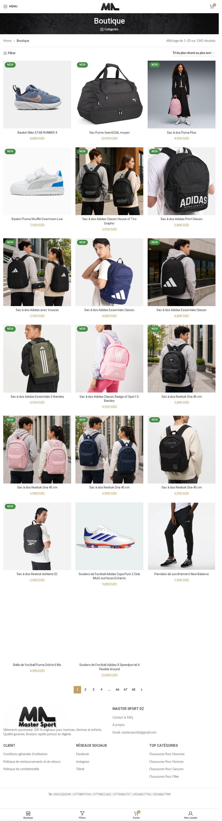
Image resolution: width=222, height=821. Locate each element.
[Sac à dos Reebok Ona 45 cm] (181, 359)
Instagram (82, 761)
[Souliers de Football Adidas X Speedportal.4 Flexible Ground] (109, 627)
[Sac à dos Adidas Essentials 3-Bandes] (37, 359)
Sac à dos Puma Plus (181, 132)
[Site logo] (109, 6)
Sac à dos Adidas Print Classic (182, 219)
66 (117, 689)
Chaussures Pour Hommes (166, 754)
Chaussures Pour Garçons (166, 769)
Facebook (82, 754)
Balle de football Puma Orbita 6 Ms (37, 665)
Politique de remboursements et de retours (31, 761)
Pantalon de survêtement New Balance (181, 574)
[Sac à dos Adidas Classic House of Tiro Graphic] (109, 181)
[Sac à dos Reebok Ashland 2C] (37, 536)
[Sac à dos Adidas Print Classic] (181, 181)
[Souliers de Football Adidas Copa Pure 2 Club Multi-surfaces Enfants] (109, 536)
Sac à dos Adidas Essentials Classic (109, 310)
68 (133, 689)
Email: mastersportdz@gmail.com (135, 732)
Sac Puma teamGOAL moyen (109, 132)
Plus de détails (176, 812)
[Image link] (36, 717)
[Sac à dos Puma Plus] (181, 94)
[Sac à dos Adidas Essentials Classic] (109, 272)
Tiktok (80, 769)
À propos (119, 725)
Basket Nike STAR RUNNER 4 (37, 132)
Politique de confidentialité (21, 769)
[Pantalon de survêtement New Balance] (181, 536)
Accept (202, 812)
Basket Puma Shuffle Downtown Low (37, 219)
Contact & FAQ (123, 717)
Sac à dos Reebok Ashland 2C (37, 574)
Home (7, 40)
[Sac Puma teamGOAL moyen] (109, 94)
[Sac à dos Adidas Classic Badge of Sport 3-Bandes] (109, 359)
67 (125, 689)
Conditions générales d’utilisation (25, 754)
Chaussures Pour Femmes (166, 761)
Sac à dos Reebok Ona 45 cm (182, 396)
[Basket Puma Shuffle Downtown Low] (37, 181)
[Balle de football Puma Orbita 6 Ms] (37, 627)
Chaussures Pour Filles (164, 776)
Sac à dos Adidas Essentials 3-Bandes (37, 396)
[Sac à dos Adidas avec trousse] (37, 272)
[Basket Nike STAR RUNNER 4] (37, 94)
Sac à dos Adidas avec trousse (37, 310)
